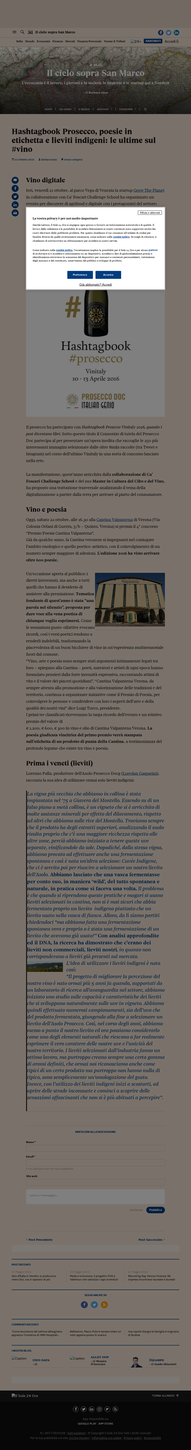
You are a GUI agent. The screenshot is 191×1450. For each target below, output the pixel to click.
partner (153, 250)
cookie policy (121, 236)
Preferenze (80, 274)
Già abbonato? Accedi (95, 284)
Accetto (108, 274)
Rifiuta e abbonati (150, 212)
